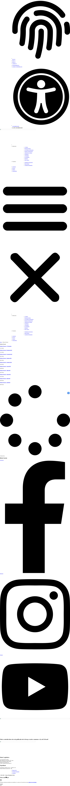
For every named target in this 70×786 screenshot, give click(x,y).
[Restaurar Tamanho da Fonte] (13, 127)
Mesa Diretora (27, 163)
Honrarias (26, 158)
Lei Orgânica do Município (29, 319)
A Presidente (27, 155)
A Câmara (26, 147)
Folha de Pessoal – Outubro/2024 (5, 358)
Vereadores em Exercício (29, 162)
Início (1, 342)
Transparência (14, 171)
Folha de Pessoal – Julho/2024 (5, 370)
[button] (35, 242)
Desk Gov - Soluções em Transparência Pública (21, 777)
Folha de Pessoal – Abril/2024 (5, 382)
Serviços (13, 168)
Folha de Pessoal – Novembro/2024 (6, 354)
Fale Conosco (27, 160)
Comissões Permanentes (28, 165)
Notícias (13, 169)
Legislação (14, 166)
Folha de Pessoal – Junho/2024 (5, 374)
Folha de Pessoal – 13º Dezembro (5, 346)
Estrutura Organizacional (29, 151)
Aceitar (1, 784)
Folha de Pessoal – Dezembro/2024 (6, 350)
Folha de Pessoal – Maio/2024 (5, 378)
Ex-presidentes (27, 157)
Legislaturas (26, 154)
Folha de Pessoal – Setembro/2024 (6, 362)
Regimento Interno (28, 148)
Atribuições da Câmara (28, 152)
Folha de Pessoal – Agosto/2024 (5, 366)
